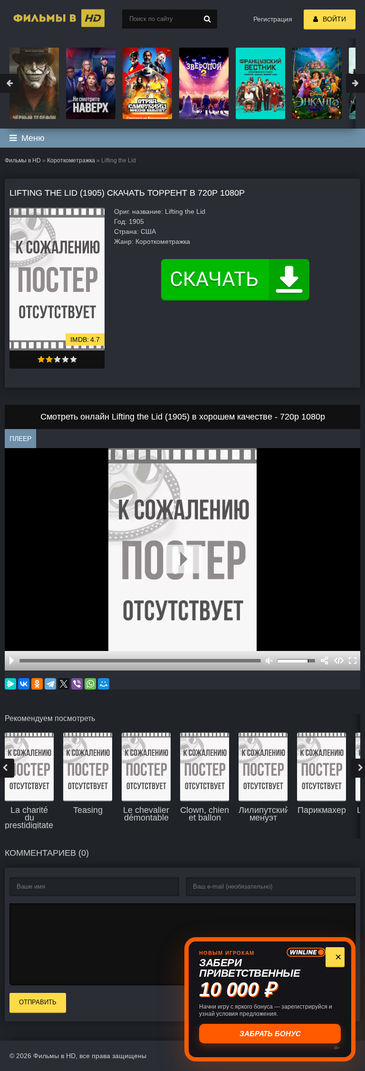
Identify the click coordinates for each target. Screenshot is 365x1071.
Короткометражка (71, 160)
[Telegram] (50, 684)
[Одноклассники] (37, 684)
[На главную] (47, 19)
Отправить (38, 1002)
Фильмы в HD (23, 160)
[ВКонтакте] (23, 684)
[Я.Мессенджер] (10, 684)
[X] (63, 684)
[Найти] (207, 19)
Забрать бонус (270, 1034)
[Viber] (77, 684)
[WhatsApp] (90, 684)
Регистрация (272, 19)
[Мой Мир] (103, 684)
